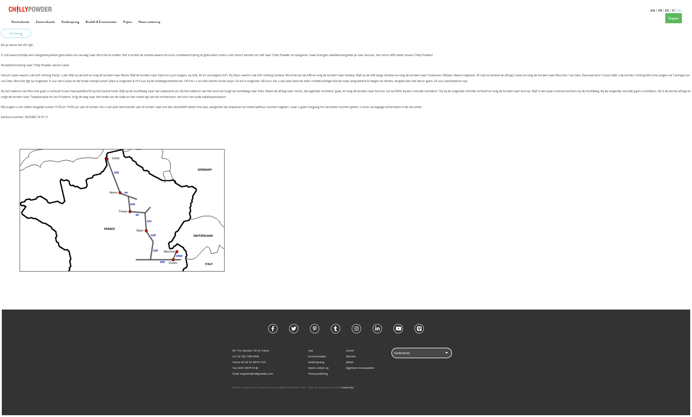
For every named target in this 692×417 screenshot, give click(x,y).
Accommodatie (317, 356)
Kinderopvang (70, 21)
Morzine (351, 356)
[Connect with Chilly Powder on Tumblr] (335, 328)
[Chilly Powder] (30, 12)
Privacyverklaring (318, 373)
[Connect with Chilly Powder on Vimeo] (419, 328)
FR (660, 10)
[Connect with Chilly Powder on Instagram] (356, 328)
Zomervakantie (45, 21)
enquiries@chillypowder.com (256, 373)
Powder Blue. (347, 387)
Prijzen (127, 21)
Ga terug (16, 33)
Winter (350, 362)
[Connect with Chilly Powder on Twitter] (293, 328)
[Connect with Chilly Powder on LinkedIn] (377, 328)
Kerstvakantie (20, 21)
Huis (310, 350)
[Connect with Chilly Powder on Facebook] (273, 328)
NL (680, 10)
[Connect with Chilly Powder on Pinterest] (314, 328)
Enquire (674, 18)
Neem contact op (149, 21)
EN (653, 10)
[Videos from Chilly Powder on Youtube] (398, 328)
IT (673, 10)
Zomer (350, 350)
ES (667, 10)
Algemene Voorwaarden (360, 368)
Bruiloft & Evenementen (101, 21)
